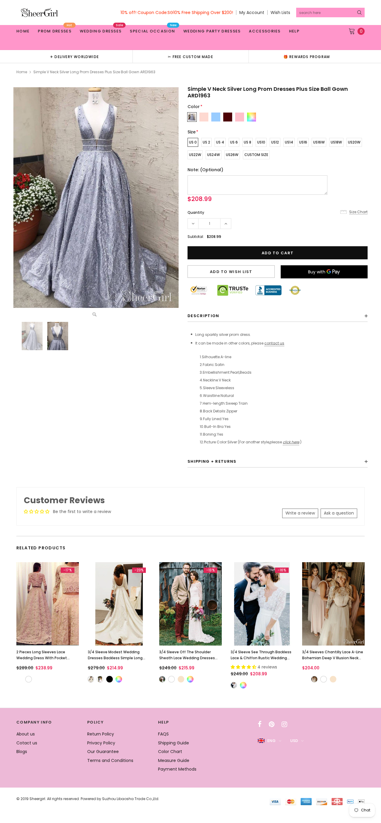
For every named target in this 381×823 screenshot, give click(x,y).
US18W (336, 142)
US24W (213, 154)
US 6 (234, 142)
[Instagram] (284, 724)
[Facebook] (260, 724)
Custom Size (256, 154)
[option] (74, 56)
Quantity (196, 212)
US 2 (206, 142)
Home (21, 71)
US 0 (193, 142)
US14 (289, 142)
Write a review (300, 513)
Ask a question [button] (339, 513)
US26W (232, 154)
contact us (274, 343)
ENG (271, 740)
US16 (303, 142)
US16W (319, 142)
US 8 (247, 142)
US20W (354, 142)
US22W (195, 154)
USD (294, 740)
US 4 (220, 142)
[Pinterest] (271, 724)
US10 (261, 142)
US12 (275, 142)
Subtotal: (196, 236)
